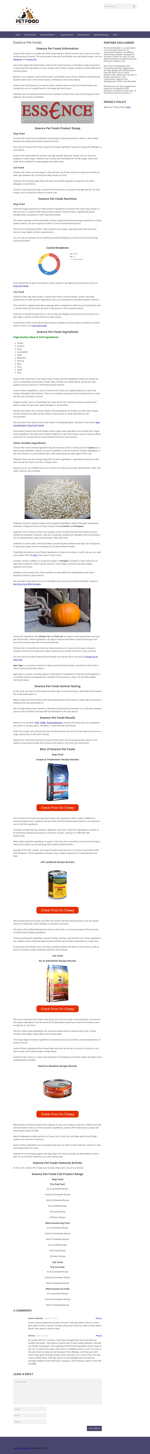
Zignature (17, 59)
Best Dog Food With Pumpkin (27, 584)
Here (128, 107)
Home (17, 35)
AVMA (43, 722)
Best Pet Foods (30, 35)
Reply (99, 1318)
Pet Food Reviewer (21, 1448)
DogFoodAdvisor (54, 722)
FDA (37, 722)
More (115, 35)
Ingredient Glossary (101, 35)
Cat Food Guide (83, 35)
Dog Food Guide (67, 35)
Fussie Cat (31, 59)
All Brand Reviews (47, 35)
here (35, 555)
